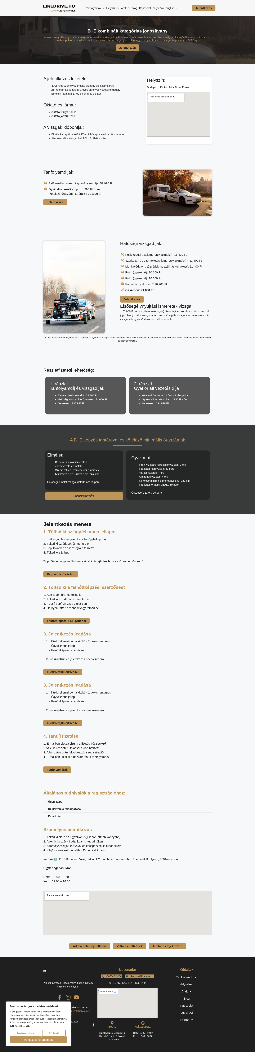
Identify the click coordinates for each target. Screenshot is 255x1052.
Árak (124, 8)
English (170, 8)
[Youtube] (76, 997)
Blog (134, 8)
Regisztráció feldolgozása (64, 808)
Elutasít (54, 1033)
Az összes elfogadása (38, 1039)
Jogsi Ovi (158, 8)
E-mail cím (54, 816)
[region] (38, 1024)
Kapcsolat (145, 8)
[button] (127, 801)
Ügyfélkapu (55, 801)
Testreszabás (25, 1033)
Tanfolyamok (93, 8)
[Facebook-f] (60, 997)
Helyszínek (112, 8)
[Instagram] (68, 997)
